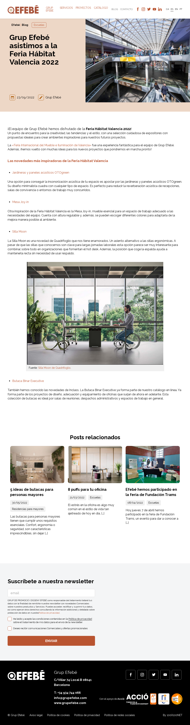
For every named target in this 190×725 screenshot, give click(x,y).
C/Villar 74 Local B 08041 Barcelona (73, 682)
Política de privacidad (49, 613)
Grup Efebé (49, 9)
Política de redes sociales (119, 715)
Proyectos (83, 7)
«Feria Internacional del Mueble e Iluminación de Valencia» (51, 145)
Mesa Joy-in (20, 202)
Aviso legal (36, 715)
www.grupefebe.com (70, 703)
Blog (115, 9)
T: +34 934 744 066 (67, 692)
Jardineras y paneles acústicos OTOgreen (40, 172)
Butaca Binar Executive (28, 381)
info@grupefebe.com (70, 698)
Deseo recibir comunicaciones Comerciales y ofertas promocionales (50, 628)
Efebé (16, 24)
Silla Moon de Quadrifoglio (54, 367)
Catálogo (101, 7)
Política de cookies (58, 715)
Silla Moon (19, 231)
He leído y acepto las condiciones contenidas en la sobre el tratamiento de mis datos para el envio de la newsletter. (52, 620)
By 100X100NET (172, 715)
